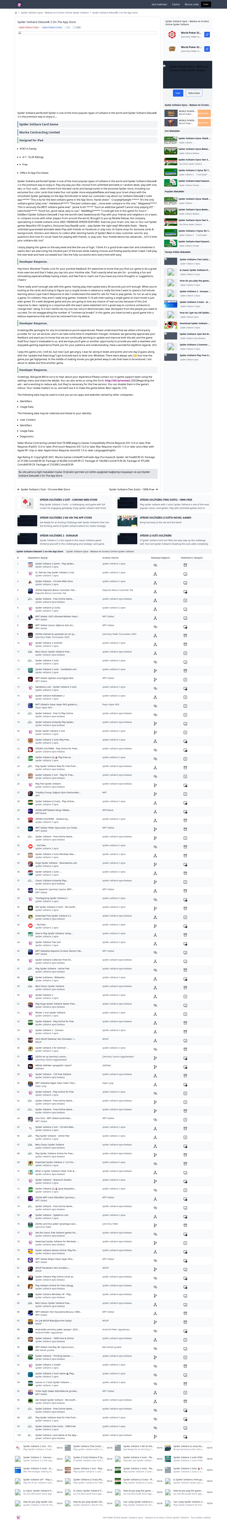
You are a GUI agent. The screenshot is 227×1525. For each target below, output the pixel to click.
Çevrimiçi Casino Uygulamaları (51, 1059)
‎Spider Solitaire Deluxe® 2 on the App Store (115, 12)
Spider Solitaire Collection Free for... (53, 959)
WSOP (38, 1042)
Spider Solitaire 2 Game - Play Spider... (55, 563)
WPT (37, 795)
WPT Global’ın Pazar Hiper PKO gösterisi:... (57, 704)
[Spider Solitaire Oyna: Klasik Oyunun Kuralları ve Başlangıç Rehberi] (170, 140)
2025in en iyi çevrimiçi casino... (51, 1056)
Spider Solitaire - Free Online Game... (54, 598)
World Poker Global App (186, 111)
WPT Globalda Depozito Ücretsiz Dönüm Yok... (58, 950)
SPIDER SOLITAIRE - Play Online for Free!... (57, 748)
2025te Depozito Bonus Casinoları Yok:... (56, 590)
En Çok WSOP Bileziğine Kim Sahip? (53, 1320)
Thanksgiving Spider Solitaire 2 (51, 898)
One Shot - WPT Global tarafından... (53, 1118)
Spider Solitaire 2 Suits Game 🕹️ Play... (55, 1373)
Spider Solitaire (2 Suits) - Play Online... (55, 801)
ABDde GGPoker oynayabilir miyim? (53, 1065)
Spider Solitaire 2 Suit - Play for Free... (54, 774)
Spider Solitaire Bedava (189, 153)
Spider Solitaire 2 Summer (49, 642)
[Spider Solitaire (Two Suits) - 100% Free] (170, 261)
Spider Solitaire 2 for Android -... (52, 1047)
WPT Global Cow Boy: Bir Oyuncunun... (55, 1347)
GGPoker (39, 1068)
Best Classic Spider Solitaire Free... (53, 651)
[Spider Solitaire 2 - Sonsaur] (170, 293)
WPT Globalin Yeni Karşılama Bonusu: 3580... (58, 1311)
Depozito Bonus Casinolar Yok (50, 593)
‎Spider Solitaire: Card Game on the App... (56, 1435)
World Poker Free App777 (185, 116)
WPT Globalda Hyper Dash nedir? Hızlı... (55, 1082)
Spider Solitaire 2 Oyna (190, 264)
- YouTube (40, 845)
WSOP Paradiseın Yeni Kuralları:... (52, 1267)
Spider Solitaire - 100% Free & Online (54, 1338)
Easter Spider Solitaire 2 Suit (50, 730)
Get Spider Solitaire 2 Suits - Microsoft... (56, 906)
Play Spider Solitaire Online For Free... (54, 1153)
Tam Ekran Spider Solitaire (190, 164)
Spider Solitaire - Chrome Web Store (54, 581)
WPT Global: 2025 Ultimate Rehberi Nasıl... (57, 616)
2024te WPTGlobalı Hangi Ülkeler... (53, 810)
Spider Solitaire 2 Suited (47, 1364)
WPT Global (41, 619)
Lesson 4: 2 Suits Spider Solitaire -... (53, 1382)
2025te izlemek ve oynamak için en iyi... (55, 634)
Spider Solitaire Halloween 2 (50, 695)
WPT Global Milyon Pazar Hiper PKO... (54, 1259)
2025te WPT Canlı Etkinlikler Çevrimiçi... (55, 1197)
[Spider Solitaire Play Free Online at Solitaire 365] (170, 357)
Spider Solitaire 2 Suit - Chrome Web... (55, 1126)
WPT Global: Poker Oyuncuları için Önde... (57, 827)
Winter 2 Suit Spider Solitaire (50, 1012)
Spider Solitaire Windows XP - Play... (53, 1294)
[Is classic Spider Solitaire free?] (170, 272)
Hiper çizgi (40, 1086)
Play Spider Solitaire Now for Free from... (56, 766)
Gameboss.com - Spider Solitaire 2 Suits (56, 686)
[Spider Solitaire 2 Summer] (170, 346)
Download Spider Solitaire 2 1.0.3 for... (55, 1162)
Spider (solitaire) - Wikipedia (50, 977)
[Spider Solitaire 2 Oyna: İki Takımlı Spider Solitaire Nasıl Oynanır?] (170, 172)
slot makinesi (159, 4)
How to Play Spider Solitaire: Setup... (54, 933)
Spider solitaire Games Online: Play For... (56, 1250)
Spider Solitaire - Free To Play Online (54, 713)
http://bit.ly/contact (117, 380)
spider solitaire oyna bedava (50, 601)
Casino (176, 4)
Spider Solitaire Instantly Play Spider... (55, 722)
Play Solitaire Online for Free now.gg (54, 1285)
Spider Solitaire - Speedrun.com (51, 1215)
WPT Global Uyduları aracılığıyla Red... (55, 678)
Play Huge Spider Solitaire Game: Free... (55, 1003)
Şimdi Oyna (204, 113)
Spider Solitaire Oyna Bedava (192, 338)
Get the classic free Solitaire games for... (56, 1232)
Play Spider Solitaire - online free (52, 968)
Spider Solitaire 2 (186, 174)
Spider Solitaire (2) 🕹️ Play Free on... (54, 757)
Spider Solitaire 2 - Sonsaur (49, 1030)
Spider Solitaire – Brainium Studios (53, 1179)
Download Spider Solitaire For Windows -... (57, 1241)
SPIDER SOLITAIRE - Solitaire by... (52, 818)
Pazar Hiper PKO (43, 707)
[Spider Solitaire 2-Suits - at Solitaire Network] (170, 304)
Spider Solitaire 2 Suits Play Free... (53, 739)
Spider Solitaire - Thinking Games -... (54, 1355)
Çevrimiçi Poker (43, 1226)
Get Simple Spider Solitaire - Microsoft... (56, 1399)
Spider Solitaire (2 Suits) (47, 607)
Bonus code (192, 4)
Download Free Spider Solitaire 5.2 (53, 915)
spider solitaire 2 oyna (46, 566)
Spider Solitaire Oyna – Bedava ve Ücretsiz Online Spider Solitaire (55, 12)
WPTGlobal (40, 813)
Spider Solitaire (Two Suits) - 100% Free (131, 489)
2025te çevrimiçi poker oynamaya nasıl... (56, 1223)
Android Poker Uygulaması (49, 1332)
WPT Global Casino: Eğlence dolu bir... (54, 625)
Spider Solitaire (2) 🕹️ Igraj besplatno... (55, 1188)
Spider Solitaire (185, 142)
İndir (206, 4)
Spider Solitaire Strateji (189, 185)
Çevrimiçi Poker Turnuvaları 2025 (52, 637)
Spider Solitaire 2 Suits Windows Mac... (55, 854)
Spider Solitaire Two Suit (48, 942)
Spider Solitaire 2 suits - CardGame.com (56, 669)
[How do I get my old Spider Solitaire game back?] (170, 314)
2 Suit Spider (201, 174)
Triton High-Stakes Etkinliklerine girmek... (56, 1391)
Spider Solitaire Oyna (204, 142)
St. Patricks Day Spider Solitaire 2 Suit (54, 572)
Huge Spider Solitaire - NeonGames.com (56, 862)
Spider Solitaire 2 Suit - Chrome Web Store (45, 489)
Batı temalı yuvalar (45, 1350)
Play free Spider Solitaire (48, 783)
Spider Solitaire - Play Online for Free (54, 1021)
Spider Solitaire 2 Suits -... (48, 871)
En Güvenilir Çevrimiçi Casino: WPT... (54, 889)
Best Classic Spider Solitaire (49, 986)
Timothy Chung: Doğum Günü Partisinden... (58, 792)
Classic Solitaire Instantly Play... (51, 880)
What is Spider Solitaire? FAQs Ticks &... (55, 1171)
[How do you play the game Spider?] (170, 282)
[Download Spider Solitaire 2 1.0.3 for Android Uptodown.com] (170, 325)
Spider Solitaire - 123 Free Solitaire (53, 1074)
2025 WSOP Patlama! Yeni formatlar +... (55, 1038)
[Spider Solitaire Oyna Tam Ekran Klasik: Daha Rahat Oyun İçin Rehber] (170, 161)
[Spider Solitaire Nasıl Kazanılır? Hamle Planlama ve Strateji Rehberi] (170, 183)
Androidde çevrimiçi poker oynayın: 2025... (57, 1329)
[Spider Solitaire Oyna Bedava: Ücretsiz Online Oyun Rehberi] (170, 151)
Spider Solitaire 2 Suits (47, 660)
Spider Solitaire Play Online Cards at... (55, 1276)
